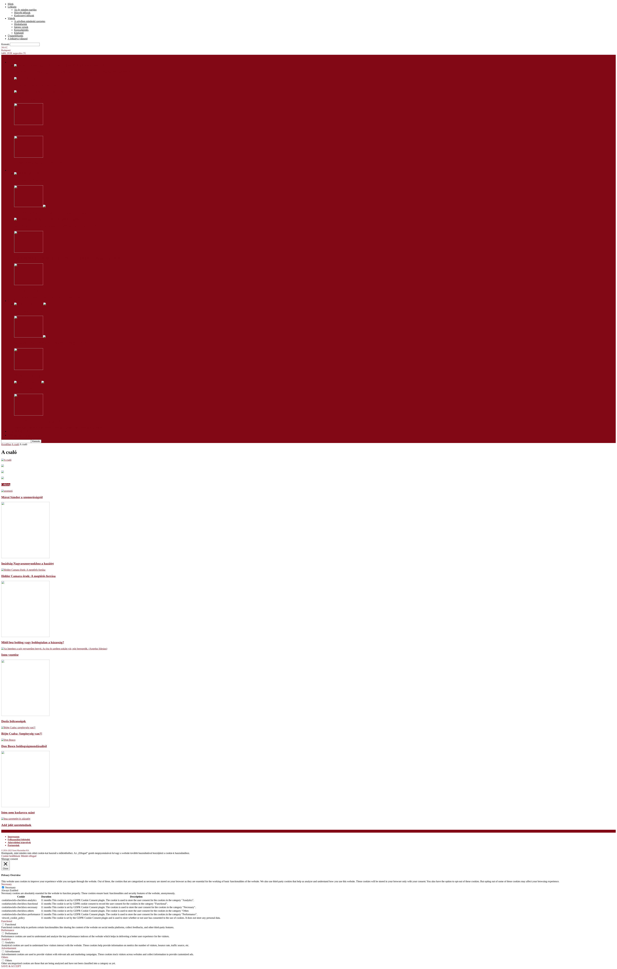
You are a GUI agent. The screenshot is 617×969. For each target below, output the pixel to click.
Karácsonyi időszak (24, 15)
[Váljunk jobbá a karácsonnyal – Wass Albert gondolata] (32, 206)
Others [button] (4, 957)
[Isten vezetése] (54, 648)
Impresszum (13, 837)
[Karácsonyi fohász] (28, 284)
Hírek (10, 4)
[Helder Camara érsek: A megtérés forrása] (23, 569)
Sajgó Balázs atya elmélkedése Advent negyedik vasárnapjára (55, 226)
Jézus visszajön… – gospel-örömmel (37, 376)
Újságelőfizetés (15, 35)
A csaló (15, 444)
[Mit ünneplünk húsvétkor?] (33, 304)
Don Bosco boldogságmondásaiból (24, 746)
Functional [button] (6, 921)
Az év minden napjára (25, 9)
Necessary (10, 887)
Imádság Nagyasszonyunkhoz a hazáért (27, 563)
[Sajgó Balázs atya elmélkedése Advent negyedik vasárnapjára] (47, 219)
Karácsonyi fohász (26, 291)
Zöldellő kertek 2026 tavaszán (34, 131)
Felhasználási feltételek (19, 839)
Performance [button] (7, 930)
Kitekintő (19, 32)
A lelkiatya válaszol (17, 38)
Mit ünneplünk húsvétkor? (31, 311)
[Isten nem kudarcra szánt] (25, 806)
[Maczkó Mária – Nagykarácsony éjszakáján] (28, 414)
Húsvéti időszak (22, 12)
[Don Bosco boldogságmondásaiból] (8, 740)
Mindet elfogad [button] (28, 856)
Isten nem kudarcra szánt (18, 812)
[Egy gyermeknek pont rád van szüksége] (24, 78)
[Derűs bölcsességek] (25, 715)
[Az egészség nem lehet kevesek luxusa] (28, 156)
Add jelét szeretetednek (16, 825)
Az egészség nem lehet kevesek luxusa (40, 163)
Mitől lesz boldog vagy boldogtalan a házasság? (32, 642)
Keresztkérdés (21, 30)
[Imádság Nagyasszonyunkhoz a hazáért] (25, 557)
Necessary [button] (6, 884)
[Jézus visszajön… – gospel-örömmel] (28, 369)
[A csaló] (6, 460)
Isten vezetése (9, 654)
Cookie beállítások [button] (10, 856)
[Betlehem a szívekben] (26, 173)
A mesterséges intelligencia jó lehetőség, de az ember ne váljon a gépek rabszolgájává (71, 258)
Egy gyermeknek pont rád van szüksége (40, 85)
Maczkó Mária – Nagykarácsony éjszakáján (42, 421)
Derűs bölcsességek (13, 721)
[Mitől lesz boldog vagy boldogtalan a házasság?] (25, 636)
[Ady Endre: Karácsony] (32, 382)
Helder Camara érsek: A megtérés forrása (28, 576)
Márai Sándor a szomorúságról (22, 497)
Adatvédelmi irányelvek (19, 842)
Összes (17, 297)
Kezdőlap (6, 444)
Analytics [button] (6, 939)
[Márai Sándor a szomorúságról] (7, 491)
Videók (11, 18)
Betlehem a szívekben (28, 180)
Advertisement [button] (8, 948)
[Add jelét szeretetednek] (15, 818)
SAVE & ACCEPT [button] (11, 966)
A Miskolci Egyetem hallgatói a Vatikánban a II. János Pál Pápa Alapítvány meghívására (72, 72)
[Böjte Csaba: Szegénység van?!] (18, 727)
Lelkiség (12, 6)
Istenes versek (21, 27)
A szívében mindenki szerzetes (29, 21)
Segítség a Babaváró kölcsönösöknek (38, 98)
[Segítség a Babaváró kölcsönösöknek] (42, 91)
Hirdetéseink (20, 24)
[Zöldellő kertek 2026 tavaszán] (28, 124)
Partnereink (13, 845)
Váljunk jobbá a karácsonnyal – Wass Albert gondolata (50, 213)
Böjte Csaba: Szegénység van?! (21, 733)
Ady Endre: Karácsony (29, 389)
